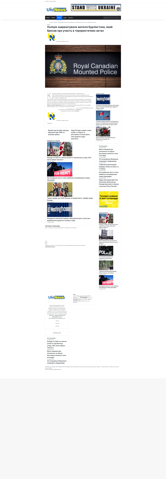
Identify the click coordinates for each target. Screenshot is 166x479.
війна (79, 301)
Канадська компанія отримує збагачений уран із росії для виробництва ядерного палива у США (107, 107)
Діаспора (71, 17)
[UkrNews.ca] (57, 9)
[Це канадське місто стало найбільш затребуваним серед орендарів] (59, 176)
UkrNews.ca (58, 41)
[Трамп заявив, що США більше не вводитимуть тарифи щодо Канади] (59, 196)
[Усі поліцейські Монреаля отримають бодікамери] (106, 255)
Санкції (82, 299)
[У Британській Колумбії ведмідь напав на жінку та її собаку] (106, 269)
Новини (53, 17)
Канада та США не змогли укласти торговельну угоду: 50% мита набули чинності (108, 226)
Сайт (46, 243)
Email (46, 242)
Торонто (89, 299)
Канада (59, 17)
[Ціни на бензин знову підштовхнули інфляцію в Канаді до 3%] (103, 136)
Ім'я (46, 241)
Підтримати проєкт (57, 332)
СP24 (65, 97)
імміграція (75, 302)
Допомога (78, 297)
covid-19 (75, 296)
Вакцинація (80, 296)
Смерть (85, 299)
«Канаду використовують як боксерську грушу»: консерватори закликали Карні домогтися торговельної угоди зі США (107, 123)
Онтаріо (75, 299)
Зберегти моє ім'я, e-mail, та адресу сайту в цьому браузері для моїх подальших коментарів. (65, 245)
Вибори (84, 296)
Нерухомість (89, 297)
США (79, 299)
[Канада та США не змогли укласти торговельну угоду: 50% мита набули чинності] (59, 155)
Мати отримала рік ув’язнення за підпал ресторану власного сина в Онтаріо (108, 242)
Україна (65, 17)
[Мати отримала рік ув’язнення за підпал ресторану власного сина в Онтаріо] (106, 239)
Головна (48, 17)
